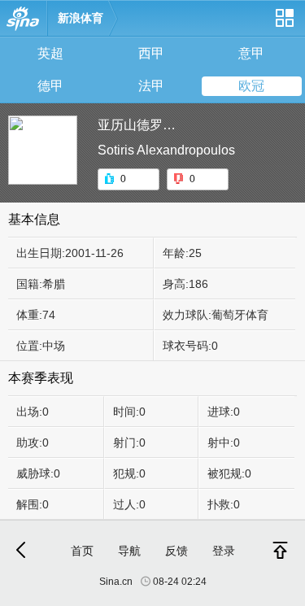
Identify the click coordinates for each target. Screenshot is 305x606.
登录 (223, 550)
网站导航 (284, 24)
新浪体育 (80, 17)
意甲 (251, 53)
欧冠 (251, 86)
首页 (82, 550)
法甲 (151, 86)
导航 (129, 550)
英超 (50, 53)
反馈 (176, 550)
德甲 (50, 86)
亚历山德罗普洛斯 (150, 125)
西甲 (151, 53)
